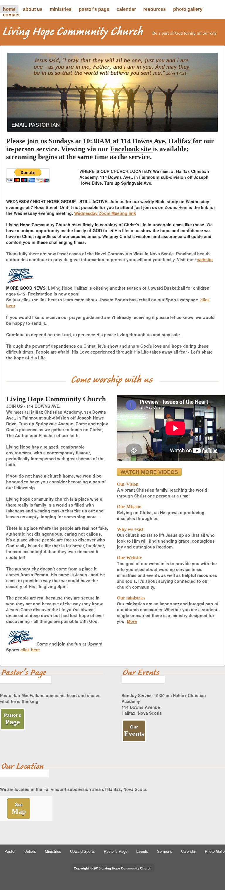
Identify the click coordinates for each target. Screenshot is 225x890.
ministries (60, 9)
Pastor (10, 851)
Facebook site (131, 149)
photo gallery (187, 9)
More (132, 621)
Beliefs (30, 851)
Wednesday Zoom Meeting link (105, 213)
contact (11, 14)
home (9, 9)
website (205, 259)
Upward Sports (82, 851)
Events (142, 851)
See (19, 808)
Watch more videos (149, 472)
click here (30, 650)
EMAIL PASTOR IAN (35, 124)
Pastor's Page (115, 851)
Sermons (164, 851)
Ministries (53, 851)
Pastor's (12, 719)
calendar (126, 9)
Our (134, 730)
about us (32, 9)
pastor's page (94, 9)
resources (154, 9)
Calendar (188, 851)
